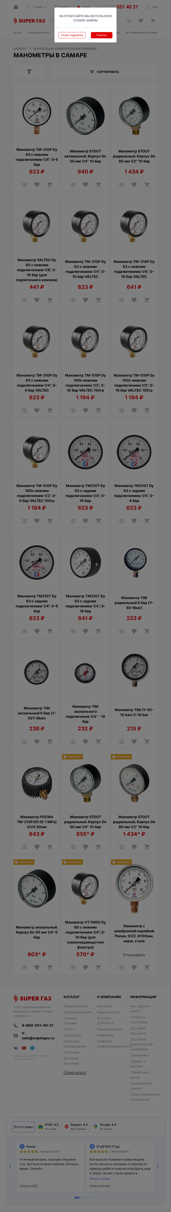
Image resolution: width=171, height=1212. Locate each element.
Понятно (102, 35)
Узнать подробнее (72, 35)
